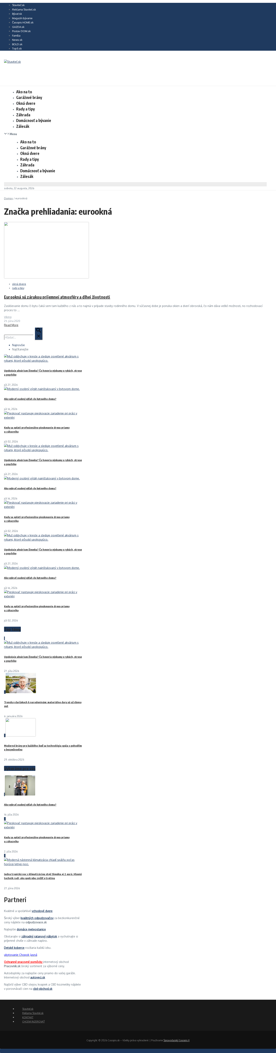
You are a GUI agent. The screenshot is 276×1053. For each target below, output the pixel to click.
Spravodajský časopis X (176, 1040)
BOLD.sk (17, 44)
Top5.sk (17, 48)
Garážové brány (29, 97)
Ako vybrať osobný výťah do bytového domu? (30, 398)
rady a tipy (18, 288)
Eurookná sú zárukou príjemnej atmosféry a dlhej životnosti (57, 296)
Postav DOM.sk (21, 31)
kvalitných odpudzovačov (37, 918)
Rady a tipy (25, 108)
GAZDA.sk (18, 26)
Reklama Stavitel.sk (24, 9)
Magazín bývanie (22, 18)
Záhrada (23, 114)
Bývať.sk (17, 13)
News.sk (17, 39)
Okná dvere (25, 103)
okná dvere (19, 284)
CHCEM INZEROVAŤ (33, 1021)
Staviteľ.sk (18, 5)
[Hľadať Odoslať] (39, 333)
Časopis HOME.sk (23, 22)
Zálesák (22, 126)
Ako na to (24, 91)
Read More (11, 325)
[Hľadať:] (23, 337)
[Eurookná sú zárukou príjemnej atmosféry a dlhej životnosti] (46, 277)
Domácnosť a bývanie (33, 120)
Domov (8, 198)
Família (16, 35)
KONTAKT (27, 1017)
